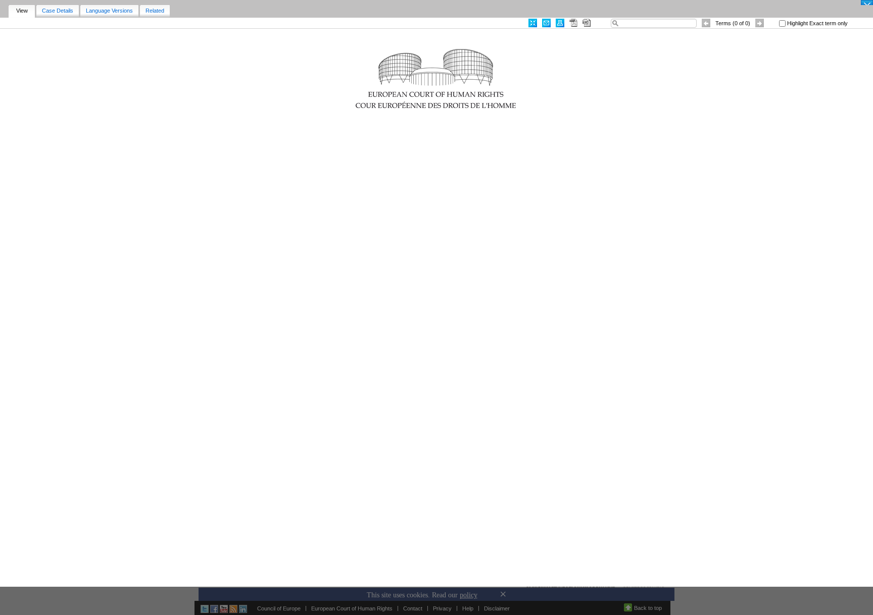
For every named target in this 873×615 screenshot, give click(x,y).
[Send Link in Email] (546, 23)
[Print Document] (560, 23)
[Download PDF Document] (573, 23)
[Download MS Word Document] (587, 23)
